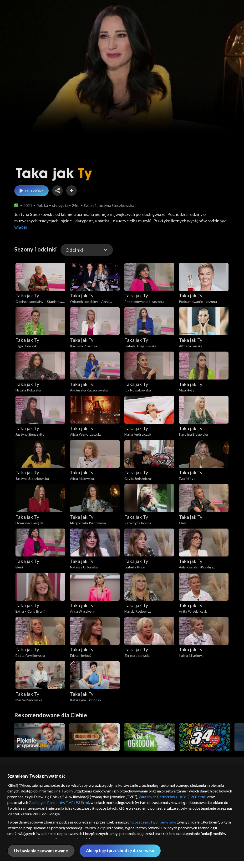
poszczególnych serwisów (154, 822)
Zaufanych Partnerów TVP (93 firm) (59, 802)
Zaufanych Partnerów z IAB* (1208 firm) (173, 796)
